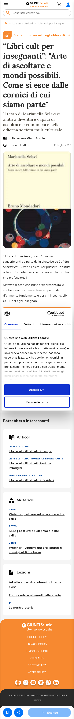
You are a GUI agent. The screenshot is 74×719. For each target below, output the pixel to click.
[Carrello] (59, 4)
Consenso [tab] (11, 324)
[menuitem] (18, 682)
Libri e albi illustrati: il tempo (30, 451)
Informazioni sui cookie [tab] (55, 324)
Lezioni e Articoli (23, 23)
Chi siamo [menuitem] (37, 658)
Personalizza (34, 402)
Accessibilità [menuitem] (37, 672)
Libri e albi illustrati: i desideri (31, 480)
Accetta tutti (37, 389)
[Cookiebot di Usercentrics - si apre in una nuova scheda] (48, 313)
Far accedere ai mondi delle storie (35, 595)
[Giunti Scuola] (37, 4)
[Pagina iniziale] (6, 23)
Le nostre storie (21, 607)
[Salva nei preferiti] (7, 712)
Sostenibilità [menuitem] (37, 665)
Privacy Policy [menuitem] (37, 644)
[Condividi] (18, 712)
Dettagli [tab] (29, 324)
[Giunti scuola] (37, 626)
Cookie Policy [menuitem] (37, 637)
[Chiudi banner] (69, 313)
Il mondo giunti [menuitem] (37, 651)
